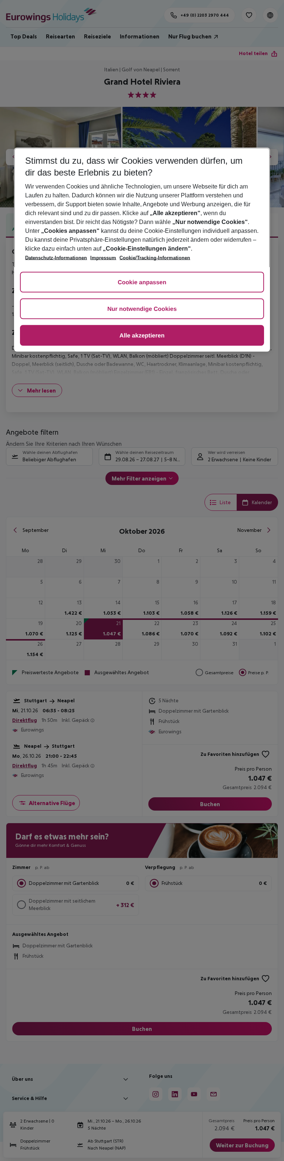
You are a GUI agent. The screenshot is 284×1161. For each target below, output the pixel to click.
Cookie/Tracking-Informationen (154, 258)
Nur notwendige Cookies (142, 309)
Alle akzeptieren (142, 336)
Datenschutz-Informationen (56, 258)
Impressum (103, 258)
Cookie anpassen (142, 282)
